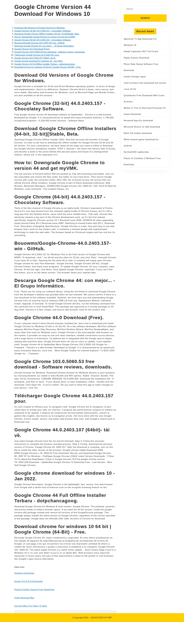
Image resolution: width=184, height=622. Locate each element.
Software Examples (24, 573)
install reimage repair (135, 76)
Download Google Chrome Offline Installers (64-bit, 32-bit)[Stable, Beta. (46, 34)
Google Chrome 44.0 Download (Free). (32, 49)
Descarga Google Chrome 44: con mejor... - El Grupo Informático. (44, 46)
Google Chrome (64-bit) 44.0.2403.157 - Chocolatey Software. (42, 40)
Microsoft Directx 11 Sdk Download (142, 127)
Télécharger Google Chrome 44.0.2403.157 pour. (37, 55)
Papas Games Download (136, 58)
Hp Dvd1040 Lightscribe (136, 152)
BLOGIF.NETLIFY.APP (101, 617)
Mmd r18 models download (138, 133)
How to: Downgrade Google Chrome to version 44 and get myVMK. (44, 37)
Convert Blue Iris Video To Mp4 (30, 606)
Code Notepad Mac (24, 598)
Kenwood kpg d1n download (138, 120)
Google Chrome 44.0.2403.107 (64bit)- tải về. (35, 58)
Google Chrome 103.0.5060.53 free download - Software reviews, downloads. (49, 52)
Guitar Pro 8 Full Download (28, 581)
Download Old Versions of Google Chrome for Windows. (39, 28)
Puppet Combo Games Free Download (34, 589)
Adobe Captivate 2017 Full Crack (141, 51)
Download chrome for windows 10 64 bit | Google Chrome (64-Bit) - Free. (47, 67)
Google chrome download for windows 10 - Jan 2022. (38, 61)
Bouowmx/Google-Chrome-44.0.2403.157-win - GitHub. (39, 43)
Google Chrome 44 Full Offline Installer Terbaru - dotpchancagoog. (44, 64)
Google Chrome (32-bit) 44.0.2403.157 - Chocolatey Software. (42, 31)
